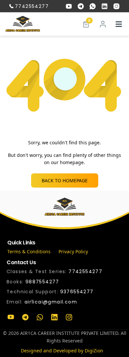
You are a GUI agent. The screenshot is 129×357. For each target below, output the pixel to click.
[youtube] (68, 6)
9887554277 (42, 281)
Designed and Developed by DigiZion (62, 350)
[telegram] (80, 6)
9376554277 (77, 291)
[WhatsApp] (40, 317)
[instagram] (116, 6)
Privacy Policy (73, 251)
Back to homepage (65, 180)
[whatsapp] (92, 6)
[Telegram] (25, 317)
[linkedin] (104, 6)
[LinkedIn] (54, 317)
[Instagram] (69, 317)
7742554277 (32, 6)
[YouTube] (11, 317)
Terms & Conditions (29, 251)
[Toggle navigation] (118, 24)
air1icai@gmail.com (50, 302)
